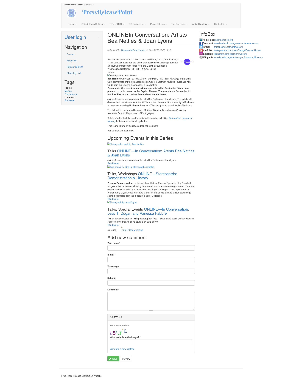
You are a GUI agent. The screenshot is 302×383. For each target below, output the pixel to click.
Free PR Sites (117, 24)
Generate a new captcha (122, 348)
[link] (82, 37)
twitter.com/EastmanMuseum (228, 46)
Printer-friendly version (132, 229)
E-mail (111, 254)
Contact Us (220, 24)
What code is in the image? (125, 337)
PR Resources (136, 24)
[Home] (74, 12)
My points (71, 60)
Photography (70, 94)
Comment (113, 289)
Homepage (113, 266)
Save (114, 358)
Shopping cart (74, 73)
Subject (111, 277)
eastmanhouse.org (223, 39)
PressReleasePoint (107, 13)
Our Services (178, 24)
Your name (113, 242)
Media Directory (199, 24)
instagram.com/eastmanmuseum (230, 53)
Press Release (157, 24)
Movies (68, 90)
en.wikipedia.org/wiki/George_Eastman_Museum (238, 57)
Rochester (69, 100)
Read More (113, 163)
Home (72, 24)
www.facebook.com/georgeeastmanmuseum (236, 43)
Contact (71, 54)
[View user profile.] (187, 62)
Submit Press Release (92, 24)
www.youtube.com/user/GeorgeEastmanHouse (237, 50)
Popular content (75, 66)
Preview (126, 358)
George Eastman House (133, 49)
